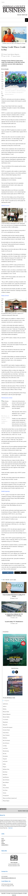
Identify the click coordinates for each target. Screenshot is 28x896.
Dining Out (5, 724)
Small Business (6, 777)
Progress (4, 766)
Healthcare (5, 737)
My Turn (4, 753)
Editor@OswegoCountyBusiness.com (8, 878)
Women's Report (6, 800)
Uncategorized (6, 795)
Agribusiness (5, 703)
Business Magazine (6, 714)
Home (2, 838)
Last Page (5, 745)
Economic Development (7, 727)
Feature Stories (6, 732)
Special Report (6, 782)
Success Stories (6, 787)
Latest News (5, 748)
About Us (3, 840)
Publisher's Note (6, 769)
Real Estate (5, 772)
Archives (4, 706)
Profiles (4, 764)
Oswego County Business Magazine (11, 54)
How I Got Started (6, 740)
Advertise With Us (4, 845)
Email (2, 841)
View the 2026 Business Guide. (9, 697)
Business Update (6, 717)
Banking (4, 709)
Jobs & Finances (6, 743)
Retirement (5, 774)
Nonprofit (5, 758)
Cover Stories (5, 719)
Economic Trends (6, 730)
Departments (5, 722)
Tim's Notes (5, 790)
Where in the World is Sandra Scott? (10, 798)
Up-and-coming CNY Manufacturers (14, 621)
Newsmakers (5, 756)
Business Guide (6, 711)
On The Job (5, 761)
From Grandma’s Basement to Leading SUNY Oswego (14, 595)
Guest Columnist (6, 735)
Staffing (4, 785)
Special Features (16, 56)
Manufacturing (6, 751)
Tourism (4, 793)
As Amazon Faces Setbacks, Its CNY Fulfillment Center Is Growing (14, 614)
